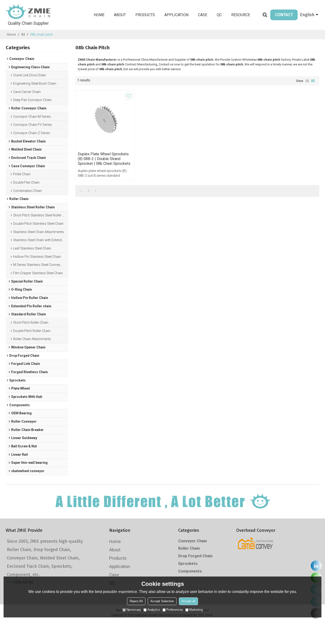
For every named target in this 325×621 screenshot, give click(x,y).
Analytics (153, 609)
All (23, 34)
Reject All (136, 601)
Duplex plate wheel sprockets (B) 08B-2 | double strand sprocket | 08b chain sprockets (104, 159)
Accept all (188, 601)
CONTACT (284, 14)
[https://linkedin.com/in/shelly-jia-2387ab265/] (316, 565)
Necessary (133, 609)
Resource (240, 15)
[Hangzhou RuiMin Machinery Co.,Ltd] (28, 12)
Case (202, 15)
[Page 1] (81, 191)
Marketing (196, 609)
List (307, 80)
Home (99, 15)
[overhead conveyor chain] (256, 543)
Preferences (174, 609)
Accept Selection (162, 601)
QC (219, 15)
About (120, 15)
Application (176, 15)
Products (145, 15)
